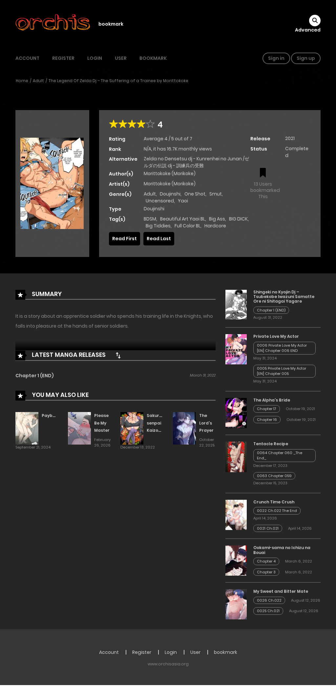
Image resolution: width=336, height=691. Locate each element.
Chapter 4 (266, 561)
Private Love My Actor (276, 336)
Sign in (276, 58)
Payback (51, 415)
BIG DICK (238, 219)
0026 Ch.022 (269, 600)
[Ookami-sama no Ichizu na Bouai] (236, 560)
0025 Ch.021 (268, 610)
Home (22, 80)
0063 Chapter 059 (274, 475)
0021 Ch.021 (268, 528)
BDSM (150, 219)
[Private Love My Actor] (236, 349)
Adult (38, 80)
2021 (290, 138)
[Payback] (26, 428)
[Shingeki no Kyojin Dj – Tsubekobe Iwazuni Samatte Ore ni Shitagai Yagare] (236, 304)
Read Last (159, 238)
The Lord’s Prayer (206, 423)
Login (94, 58)
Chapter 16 (267, 419)
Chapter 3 (266, 572)
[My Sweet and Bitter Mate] (236, 604)
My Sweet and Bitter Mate (280, 591)
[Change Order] (118, 355)
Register (63, 58)
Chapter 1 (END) (34, 375)
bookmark (110, 24)
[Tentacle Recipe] (236, 456)
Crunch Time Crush (273, 502)
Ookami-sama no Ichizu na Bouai (281, 550)
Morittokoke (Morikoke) (170, 173)
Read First (124, 238)
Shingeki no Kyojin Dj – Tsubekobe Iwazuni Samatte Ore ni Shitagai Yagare (283, 296)
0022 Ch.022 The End (277, 510)
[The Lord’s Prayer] (184, 428)
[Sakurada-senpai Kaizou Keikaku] (131, 428)
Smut (215, 194)
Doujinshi (170, 194)
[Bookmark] (263, 173)
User (121, 58)
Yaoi (183, 200)
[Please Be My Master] (79, 428)
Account (27, 58)
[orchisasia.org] (53, 24)
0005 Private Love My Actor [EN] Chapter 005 (281, 371)
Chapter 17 (266, 408)
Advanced (308, 30)
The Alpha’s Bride (271, 400)
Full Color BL (187, 225)
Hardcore (215, 225)
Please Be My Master (102, 423)
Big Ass (217, 219)
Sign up (306, 58)
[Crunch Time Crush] (236, 514)
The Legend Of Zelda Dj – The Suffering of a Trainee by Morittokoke (118, 80)
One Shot (194, 194)
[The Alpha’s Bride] (236, 412)
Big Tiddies (158, 225)
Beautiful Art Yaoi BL (182, 219)
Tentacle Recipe (270, 444)
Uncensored (160, 200)
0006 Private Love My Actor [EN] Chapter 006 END (282, 348)
